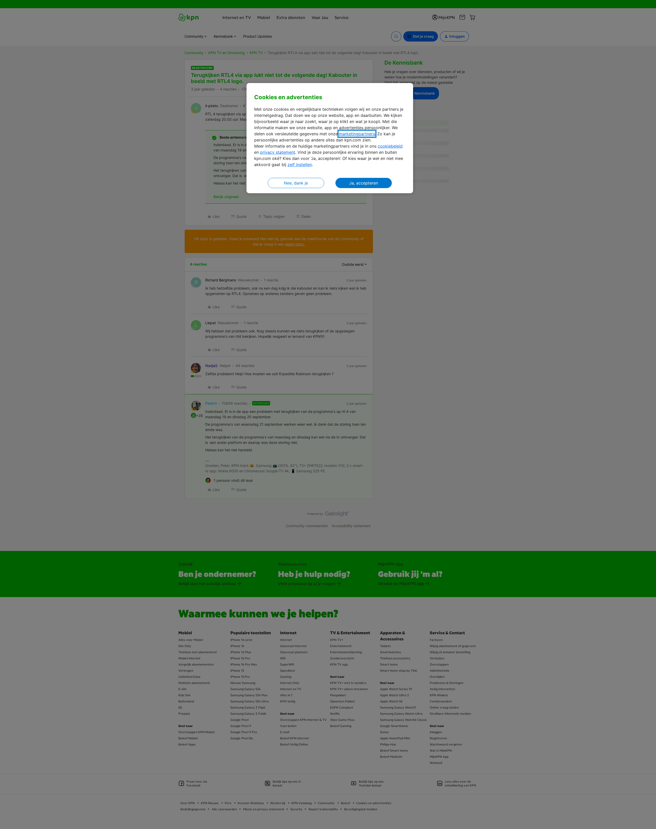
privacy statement (277, 152)
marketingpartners (357, 133)
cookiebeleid (390, 146)
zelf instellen (300, 164)
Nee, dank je (296, 183)
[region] (330, 138)
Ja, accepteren (363, 183)
